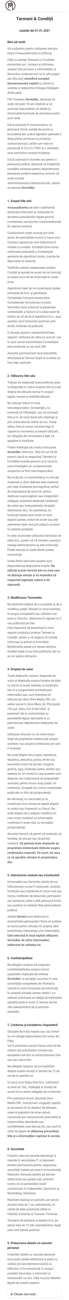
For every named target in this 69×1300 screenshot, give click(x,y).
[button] (14, 3)
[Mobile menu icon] (59, 5)
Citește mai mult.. (25, 1294)
